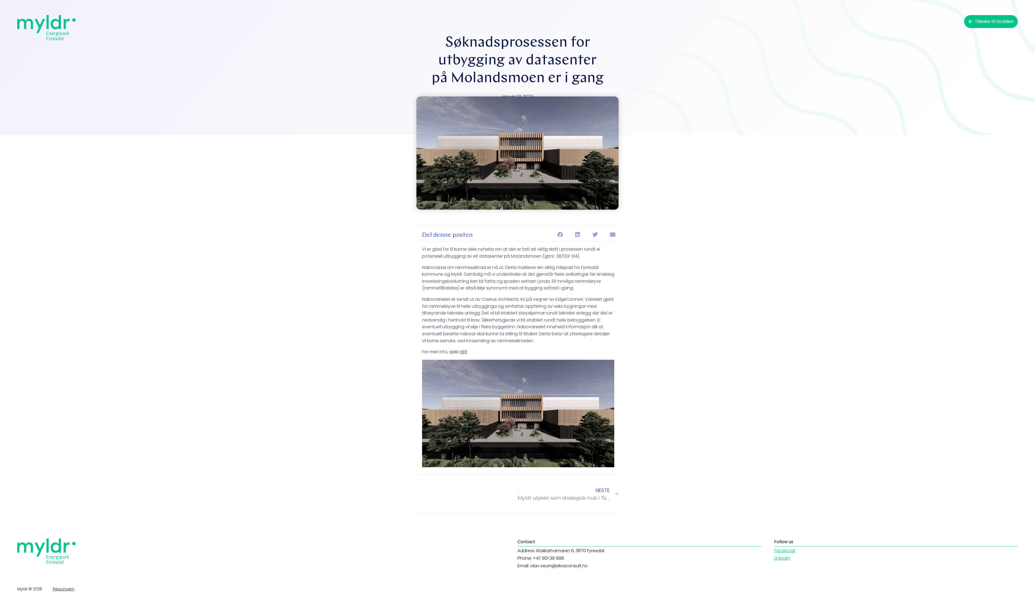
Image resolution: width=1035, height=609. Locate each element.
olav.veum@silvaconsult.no (559, 566)
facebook (784, 551)
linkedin (782, 558)
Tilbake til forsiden (994, 21)
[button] (560, 235)
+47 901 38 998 (548, 558)
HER (463, 352)
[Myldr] (46, 28)
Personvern (63, 589)
